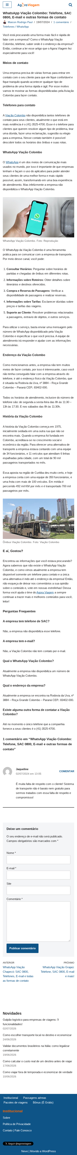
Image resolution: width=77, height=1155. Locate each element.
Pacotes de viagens (16, 1102)
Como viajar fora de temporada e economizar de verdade (37, 1072)
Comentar (66, 771)
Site (9, 883)
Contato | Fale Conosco (17, 1130)
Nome (11, 852)
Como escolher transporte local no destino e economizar (37, 1035)
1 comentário (61, 22)
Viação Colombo (15, 115)
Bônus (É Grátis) (43, 1102)
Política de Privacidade (17, 1124)
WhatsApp (12, 162)
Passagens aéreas (34, 1097)
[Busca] (70, 5)
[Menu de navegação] (7, 4)
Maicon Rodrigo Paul (20, 22)
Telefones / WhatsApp (16, 26)
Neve (24, 1151)
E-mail (11, 868)
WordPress (49, 1151)
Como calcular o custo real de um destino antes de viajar (37, 1061)
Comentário (15, 899)
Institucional (11, 1097)
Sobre (6, 1117)
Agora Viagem (45, 592)
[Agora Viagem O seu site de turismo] (28, 5)
